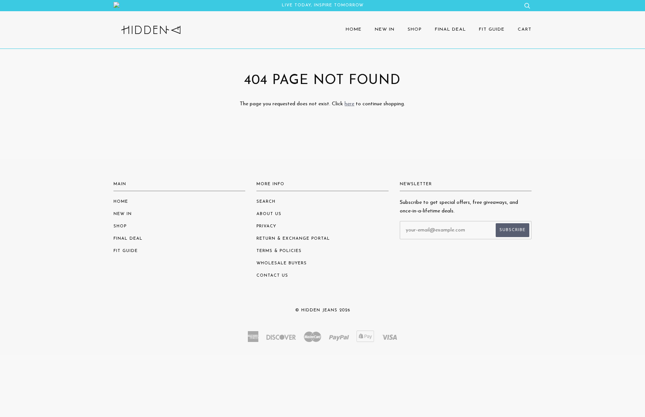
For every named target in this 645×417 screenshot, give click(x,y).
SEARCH (265, 202)
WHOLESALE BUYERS (281, 263)
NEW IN (385, 29)
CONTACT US (272, 276)
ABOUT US (268, 214)
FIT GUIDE (492, 29)
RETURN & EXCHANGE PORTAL (293, 239)
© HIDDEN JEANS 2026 (322, 310)
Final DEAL (450, 29)
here (349, 104)
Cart (525, 29)
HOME (354, 29)
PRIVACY (266, 226)
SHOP (415, 29)
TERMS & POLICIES (279, 251)
